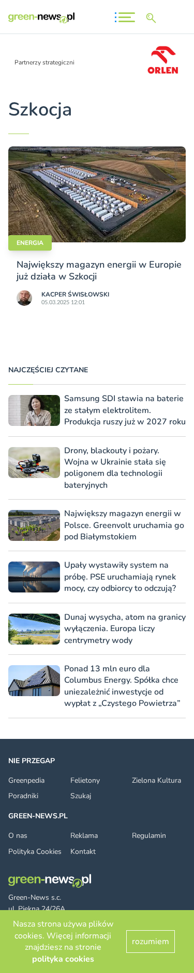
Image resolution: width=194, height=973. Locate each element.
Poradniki (23, 796)
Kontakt (83, 851)
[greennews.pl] (41, 17)
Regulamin (149, 835)
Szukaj (80, 796)
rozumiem (150, 941)
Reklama (84, 835)
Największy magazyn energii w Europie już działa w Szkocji (99, 270)
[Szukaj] (153, 18)
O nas (17, 835)
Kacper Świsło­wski (75, 294)
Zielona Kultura (156, 780)
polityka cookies (63, 959)
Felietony (85, 780)
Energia (30, 243)
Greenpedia (26, 780)
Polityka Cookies (35, 851)
